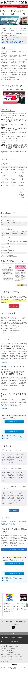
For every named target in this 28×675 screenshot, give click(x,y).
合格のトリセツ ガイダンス (14, 37)
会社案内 (3, 646)
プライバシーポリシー (6, 650)
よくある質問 (4, 661)
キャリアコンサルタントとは (16, 6)
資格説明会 (13, 638)
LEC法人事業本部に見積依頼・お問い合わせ (13, 549)
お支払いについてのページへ (9, 333)
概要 (4, 37)
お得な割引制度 (19, 41)
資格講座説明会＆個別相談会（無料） (12, 437)
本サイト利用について (6, 654)
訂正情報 (19, 42)
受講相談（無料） (13, 421)
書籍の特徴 (6, 39)
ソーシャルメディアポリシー (8, 652)
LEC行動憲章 (17, 646)
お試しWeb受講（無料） (9, 435)
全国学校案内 (22, 638)
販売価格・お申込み (8, 41)
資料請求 (6, 638)
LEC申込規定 (18, 657)
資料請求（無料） (13, 431)
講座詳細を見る (6, 362)
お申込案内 (17, 654)
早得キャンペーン (8, 603)
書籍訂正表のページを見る (8, 524)
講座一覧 (5, 6)
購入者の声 (12, 42)
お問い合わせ (18, 659)
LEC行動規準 (4, 648)
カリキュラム (14, 39)
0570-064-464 (15, 641)
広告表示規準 (13, 648)
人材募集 (10, 646)
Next (27, 605)
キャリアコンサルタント (14, 3)
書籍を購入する (13, 306)
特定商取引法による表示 (7, 659)
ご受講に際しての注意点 (7, 657)
